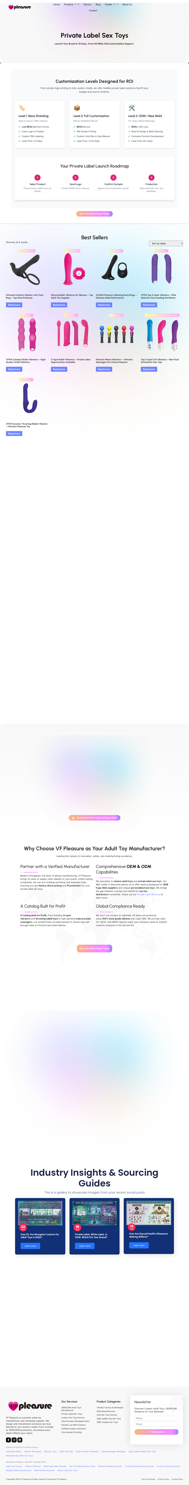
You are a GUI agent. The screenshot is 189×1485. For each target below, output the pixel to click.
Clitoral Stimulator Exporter (110, 1475)
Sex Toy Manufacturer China (82, 1475)
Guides (102, 5)
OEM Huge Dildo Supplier (54, 1475)
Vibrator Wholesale (32, 1460)
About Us (118, 5)
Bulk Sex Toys (50, 1460)
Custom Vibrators (33, 1475)
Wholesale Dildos (13, 1460)
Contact (131, 5)
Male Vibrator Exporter (44, 1479)
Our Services (69, 1407)
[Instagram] (14, 1445)
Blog (92, 5)
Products (65, 5)
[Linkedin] (19, 1445)
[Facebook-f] (8, 1445)
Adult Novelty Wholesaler (87, 1460)
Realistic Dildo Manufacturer (18, 1479)
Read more (14, 301)
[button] (50, 674)
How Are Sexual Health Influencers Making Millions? (148, 1241)
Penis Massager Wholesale (114, 1460)
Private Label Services (148, 891)
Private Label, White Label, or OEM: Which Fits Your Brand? (91, 1242)
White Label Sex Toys (67, 1479)
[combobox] (156, 5)
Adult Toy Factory (14, 1475)
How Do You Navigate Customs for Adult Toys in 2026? (40, 1242)
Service (81, 5)
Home (53, 5)
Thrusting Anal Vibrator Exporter (139, 1475)
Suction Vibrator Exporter (168, 1475)
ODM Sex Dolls (66, 1460)
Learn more (30, 1252)
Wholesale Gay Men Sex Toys (19, 1464)
